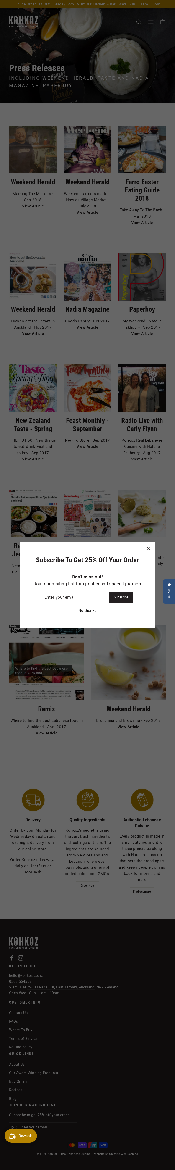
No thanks (87, 610)
